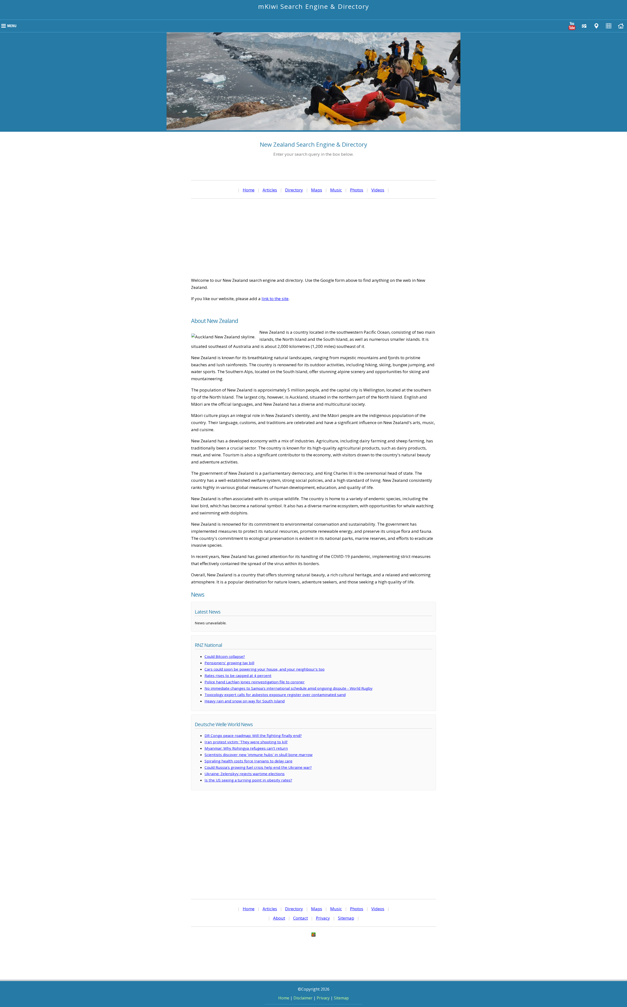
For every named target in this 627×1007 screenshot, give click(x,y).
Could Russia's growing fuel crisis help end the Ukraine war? (258, 767)
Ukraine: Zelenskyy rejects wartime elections (245, 773)
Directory (294, 190)
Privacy (323, 918)
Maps (316, 190)
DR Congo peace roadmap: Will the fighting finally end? (253, 735)
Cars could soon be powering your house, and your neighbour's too (265, 669)
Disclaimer (303, 998)
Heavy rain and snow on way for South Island (245, 701)
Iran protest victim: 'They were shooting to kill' (246, 741)
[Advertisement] (313, 237)
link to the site (275, 298)
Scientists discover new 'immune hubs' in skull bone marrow (259, 754)
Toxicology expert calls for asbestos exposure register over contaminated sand (275, 694)
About (279, 918)
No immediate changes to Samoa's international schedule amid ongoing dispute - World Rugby (289, 688)
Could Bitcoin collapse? (225, 656)
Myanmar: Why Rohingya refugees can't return (246, 748)
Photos (356, 190)
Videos (377, 190)
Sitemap (346, 918)
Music (336, 190)
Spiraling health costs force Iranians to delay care (248, 760)
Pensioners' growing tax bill (229, 662)
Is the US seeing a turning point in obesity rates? (248, 780)
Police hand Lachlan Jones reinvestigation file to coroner (255, 681)
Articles (270, 190)
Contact (300, 918)
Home (248, 190)
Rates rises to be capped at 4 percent (238, 675)
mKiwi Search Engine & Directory (313, 6)
